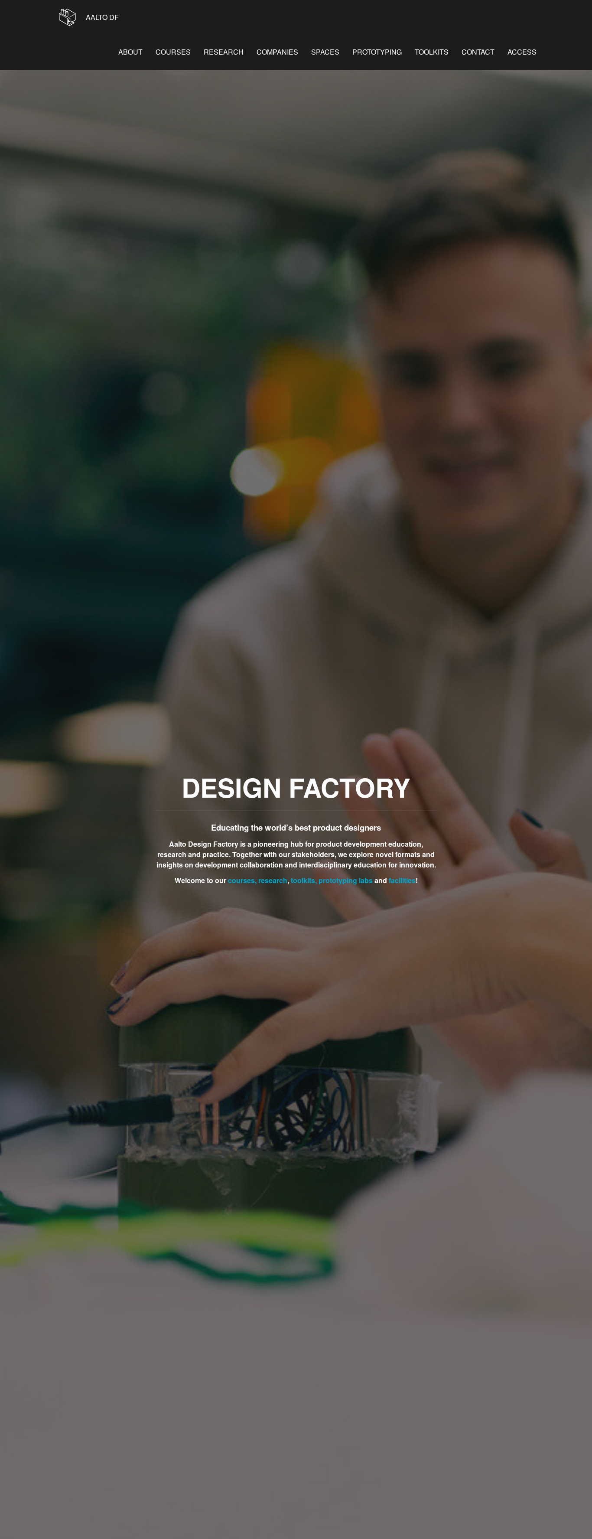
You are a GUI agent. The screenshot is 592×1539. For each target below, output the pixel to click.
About (130, 52)
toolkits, (304, 880)
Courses (173, 52)
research (272, 880)
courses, (242, 880)
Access (522, 52)
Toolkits (432, 52)
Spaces (325, 52)
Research (224, 52)
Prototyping (377, 52)
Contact (478, 52)
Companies (277, 52)
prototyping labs (346, 880)
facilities (402, 880)
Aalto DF (101, 17)
